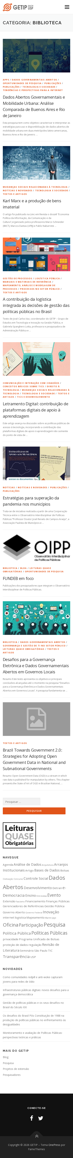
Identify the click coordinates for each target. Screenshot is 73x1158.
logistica (20, 917)
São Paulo (40, 950)
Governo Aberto (14, 912)
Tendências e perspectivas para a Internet (33, 90)
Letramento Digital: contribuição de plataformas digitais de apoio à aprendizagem (35, 410)
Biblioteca (10, 568)
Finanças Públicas (58, 901)
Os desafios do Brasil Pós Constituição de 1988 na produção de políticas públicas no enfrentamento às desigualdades (34, 1020)
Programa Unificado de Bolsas (39, 939)
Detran (57, 888)
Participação (31, 925)
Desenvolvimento (38, 887)
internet (8, 917)
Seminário (27, 950)
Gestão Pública (54, 906)
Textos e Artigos (15, 194)
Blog (23, 568)
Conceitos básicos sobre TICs (23, 386)
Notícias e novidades (17, 190)
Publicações (52, 83)
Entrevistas (41, 896)
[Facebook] (31, 1118)
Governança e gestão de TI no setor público (34, 645)
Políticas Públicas (49, 933)
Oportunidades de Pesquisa (22, 83)
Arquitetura (48, 865)
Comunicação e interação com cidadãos (31, 383)
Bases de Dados (47, 870)
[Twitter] (40, 1118)
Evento (54, 895)
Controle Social (36, 878)
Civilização (8, 879)
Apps (6, 79)
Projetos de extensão (16, 1069)
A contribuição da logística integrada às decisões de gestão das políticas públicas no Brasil (36, 305)
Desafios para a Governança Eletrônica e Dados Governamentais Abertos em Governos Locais (36, 665)
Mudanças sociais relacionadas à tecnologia (35, 186)
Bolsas (64, 870)
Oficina (10, 924)
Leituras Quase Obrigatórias (23, 649)
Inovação (51, 911)
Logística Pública (47, 278)
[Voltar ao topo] (36, 1136)
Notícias (9, 487)
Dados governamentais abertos (34, 79)
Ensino (30, 895)
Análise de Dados (27, 864)
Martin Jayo (50, 918)
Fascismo (20, 901)
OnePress (54, 1145)
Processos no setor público (40, 288)
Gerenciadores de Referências (23, 906)
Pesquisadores (12, 1075)
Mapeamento (35, 917)
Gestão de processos (17, 278)
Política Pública (17, 933)
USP (33, 957)
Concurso (18, 879)
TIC (50, 950)
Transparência (16, 956)
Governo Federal (33, 912)
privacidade (10, 939)
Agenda (8, 864)
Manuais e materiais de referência (27, 281)
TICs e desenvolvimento (33, 396)
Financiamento (35, 901)
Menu (67, 7)
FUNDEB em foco (18, 578)
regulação (35, 945)
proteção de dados (15, 945)
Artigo (29, 870)
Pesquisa (54, 924)
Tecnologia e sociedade (38, 86)
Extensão (9, 901)
